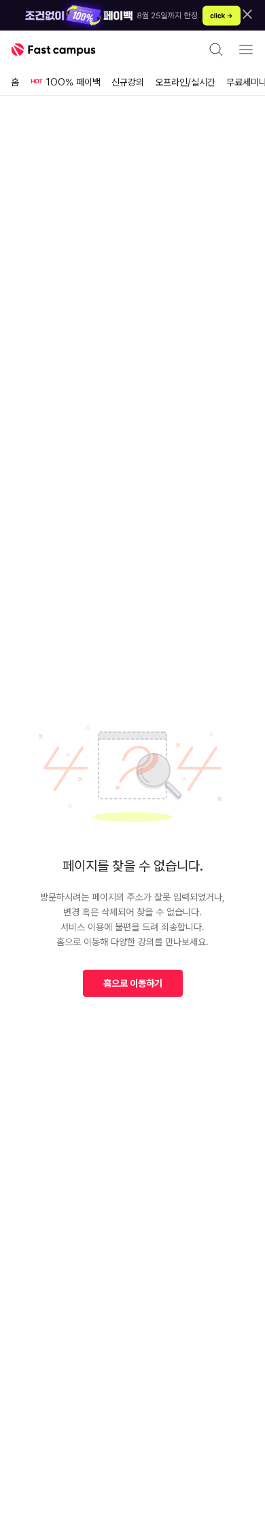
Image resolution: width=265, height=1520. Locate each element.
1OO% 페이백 (73, 82)
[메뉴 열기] (246, 49)
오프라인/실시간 (185, 82)
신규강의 (127, 82)
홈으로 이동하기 (132, 983)
